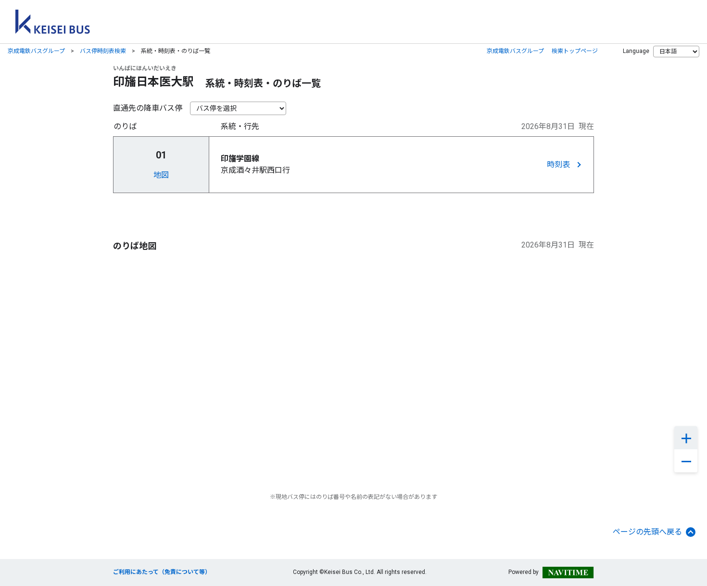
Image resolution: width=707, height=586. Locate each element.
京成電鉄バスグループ (36, 51)
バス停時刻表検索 (103, 51)
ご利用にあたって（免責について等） (162, 572)
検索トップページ (575, 51)
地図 (161, 175)
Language (636, 51)
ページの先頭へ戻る (647, 531)
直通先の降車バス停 (147, 108)
